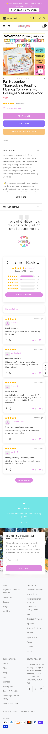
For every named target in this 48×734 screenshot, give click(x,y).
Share (5, 140)
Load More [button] (24, 480)
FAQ (5, 677)
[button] (9, 103)
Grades (6, 602)
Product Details (11, 207)
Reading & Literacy (35, 628)
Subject (6, 606)
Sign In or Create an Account (11, 591)
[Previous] (4, 79)
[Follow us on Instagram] (35, 689)
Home (5, 663)
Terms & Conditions (11, 691)
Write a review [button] (24, 295)
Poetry (29, 642)
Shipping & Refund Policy (11, 697)
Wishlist (6, 611)
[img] (10, 319)
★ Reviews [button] (46, 369)
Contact (6, 682)
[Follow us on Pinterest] (41, 689)
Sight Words (32, 637)
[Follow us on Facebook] (29, 689)
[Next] (44, 79)
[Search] (9, 26)
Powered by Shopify (28, 711)
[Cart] (43, 26)
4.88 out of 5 (30, 268)
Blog (5, 672)
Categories (7, 597)
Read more (21, 197)
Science (30, 646)
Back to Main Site (10, 703)
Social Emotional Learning (34, 600)
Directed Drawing (34, 619)
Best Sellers (32, 594)
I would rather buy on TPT (24, 132)
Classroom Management (32, 608)
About (5, 668)
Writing (30, 633)
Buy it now (24, 123)
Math (29, 614)
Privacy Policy (8, 686)
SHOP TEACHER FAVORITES (24, 10)
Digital (29, 651)
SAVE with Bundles (35, 589)
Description (9, 150)
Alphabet (30, 623)
